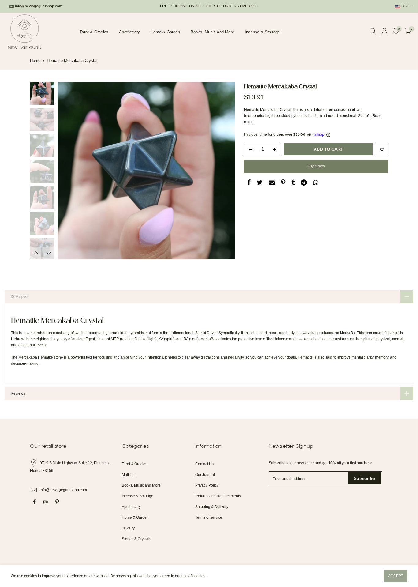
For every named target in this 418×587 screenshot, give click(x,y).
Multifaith (129, 474)
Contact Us (204, 464)
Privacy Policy (206, 485)
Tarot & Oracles (94, 32)
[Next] (224, 170)
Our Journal (205, 474)
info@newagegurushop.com (38, 6)
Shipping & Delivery (211, 507)
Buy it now (316, 166)
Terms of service (208, 517)
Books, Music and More (212, 32)
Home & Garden (165, 32)
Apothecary (129, 32)
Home (35, 60)
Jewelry (128, 528)
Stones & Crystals (136, 539)
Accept (395, 576)
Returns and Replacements (218, 496)
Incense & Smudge (262, 32)
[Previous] (68, 170)
